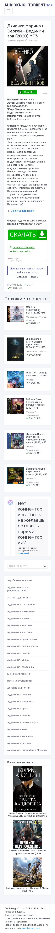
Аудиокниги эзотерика (20, 667)
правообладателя (29, 928)
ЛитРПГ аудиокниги (18, 597)
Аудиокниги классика (19, 625)
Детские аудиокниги (19, 687)
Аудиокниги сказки (18, 653)
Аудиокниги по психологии (22, 646)
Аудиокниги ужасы (18, 660)
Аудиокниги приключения (22, 639)
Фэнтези (33, 40)
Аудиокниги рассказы (20, 743)
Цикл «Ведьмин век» (23, 210)
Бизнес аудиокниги (18, 673)
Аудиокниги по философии (22, 722)
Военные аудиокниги (19, 680)
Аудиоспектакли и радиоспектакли (18, 589)
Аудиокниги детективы (21, 611)
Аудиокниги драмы (18, 618)
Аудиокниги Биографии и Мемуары (27, 750)
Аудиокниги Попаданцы (21, 604)
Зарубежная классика (19, 580)
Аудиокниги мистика (19, 632)
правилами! (23, 553)
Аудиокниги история (19, 694)
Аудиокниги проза (17, 708)
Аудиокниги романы (19, 715)
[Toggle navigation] (8, 11)
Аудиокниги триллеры (20, 736)
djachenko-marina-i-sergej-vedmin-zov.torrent (29, 270)
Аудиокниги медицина (20, 701)
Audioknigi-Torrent (28, 5)
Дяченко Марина (16, 40)
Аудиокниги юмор (17, 729)
